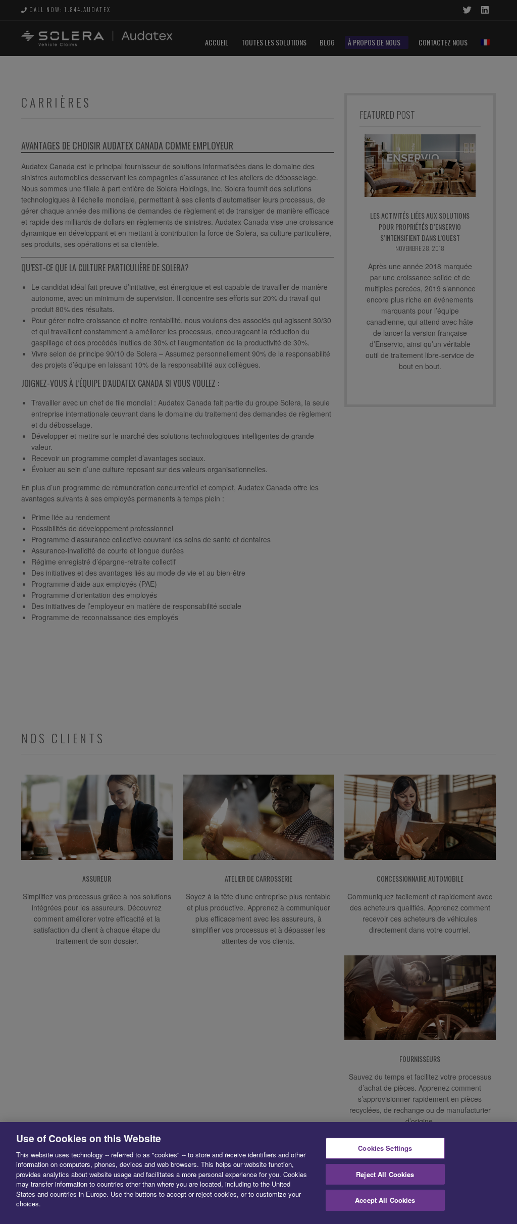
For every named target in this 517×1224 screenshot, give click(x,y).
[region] (258, 1173)
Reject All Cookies (385, 1174)
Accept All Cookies (385, 1200)
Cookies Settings (385, 1148)
